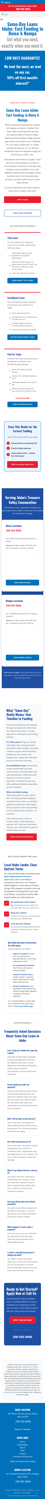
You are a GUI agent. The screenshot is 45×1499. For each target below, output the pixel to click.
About (22, 1447)
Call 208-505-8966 (22, 398)
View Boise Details (22, 582)
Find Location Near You (22, 464)
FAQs (22, 1450)
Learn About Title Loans (22, 280)
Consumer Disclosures (11, 1392)
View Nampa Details (22, 657)
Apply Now (22, 200)
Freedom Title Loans (23, 1490)
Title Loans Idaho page (23, 1006)
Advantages (22, 1444)
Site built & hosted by (22, 1496)
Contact (22, 1453)
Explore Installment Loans (22, 337)
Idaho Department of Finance (17, 876)
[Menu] (2, 2)
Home (22, 1441)
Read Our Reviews (22, 1429)
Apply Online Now (22, 1320)
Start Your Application (21, 837)
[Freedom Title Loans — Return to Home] (22, 14)
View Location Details (22, 404)
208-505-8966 (13, 530)
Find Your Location (22, 213)
